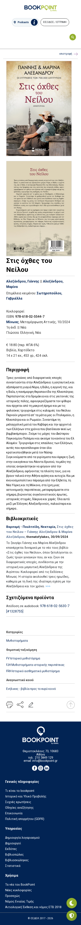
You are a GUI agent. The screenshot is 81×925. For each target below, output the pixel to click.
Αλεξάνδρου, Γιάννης (22, 281)
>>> (47, 586)
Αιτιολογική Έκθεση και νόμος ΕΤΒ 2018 (33, 907)
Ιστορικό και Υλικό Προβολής (25, 796)
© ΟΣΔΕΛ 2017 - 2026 (40, 918)
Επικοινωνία (13, 813)
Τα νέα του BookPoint (20, 884)
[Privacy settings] (71, 915)
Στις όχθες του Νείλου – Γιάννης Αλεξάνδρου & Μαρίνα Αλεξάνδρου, (40, 532)
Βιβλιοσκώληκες (17, 860)
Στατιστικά (12, 866)
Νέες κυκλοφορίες (18, 890)
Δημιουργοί (13, 843)
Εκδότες (11, 849)
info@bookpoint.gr (45, 761)
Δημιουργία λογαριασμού (22, 838)
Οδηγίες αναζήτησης (19, 808)
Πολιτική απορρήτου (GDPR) (24, 819)
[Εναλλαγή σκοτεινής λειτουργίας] (71, 903)
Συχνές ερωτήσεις (18, 802)
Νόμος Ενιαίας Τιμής (19, 901)
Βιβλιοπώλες (14, 854)
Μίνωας (12, 322)
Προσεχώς (12, 896)
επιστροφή (65, 53)
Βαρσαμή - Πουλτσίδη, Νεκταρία (30, 527)
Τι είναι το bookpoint (19, 791)
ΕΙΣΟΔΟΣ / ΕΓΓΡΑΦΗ (54, 22)
